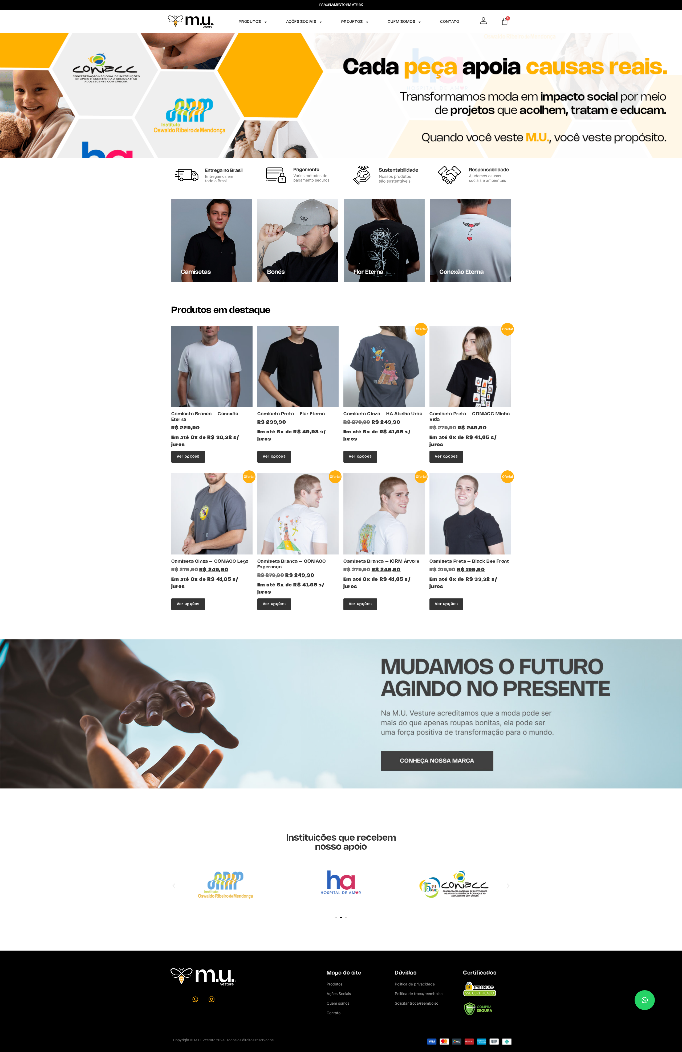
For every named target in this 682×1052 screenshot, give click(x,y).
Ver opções (188, 456)
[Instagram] (211, 999)
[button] (173, 885)
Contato (449, 22)
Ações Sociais (301, 22)
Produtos (250, 22)
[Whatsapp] (195, 999)
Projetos (352, 22)
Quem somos (401, 22)
